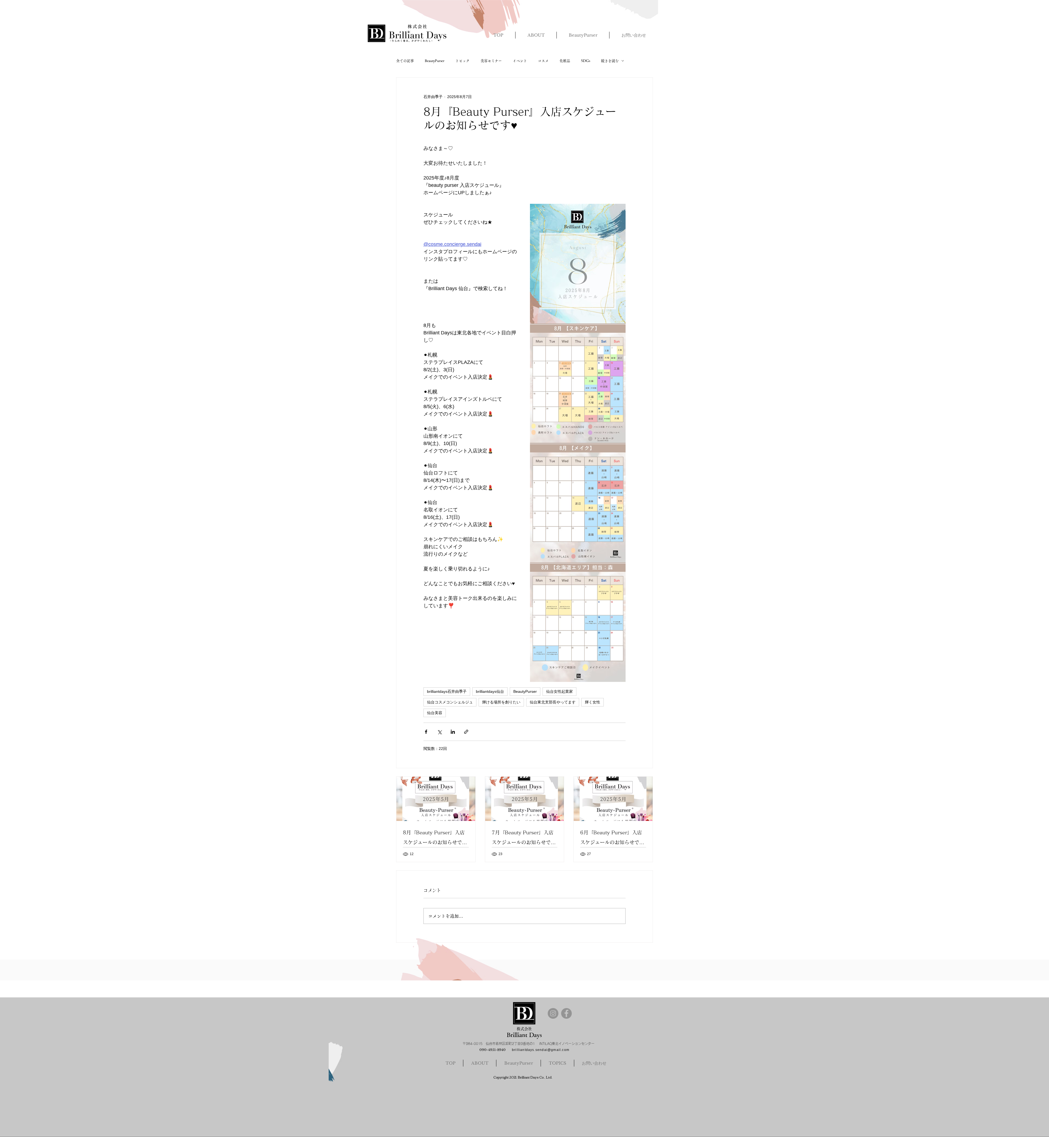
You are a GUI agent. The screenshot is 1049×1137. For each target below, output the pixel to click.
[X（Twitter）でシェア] (439, 731)
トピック (462, 61)
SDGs (585, 61)
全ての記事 (405, 61)
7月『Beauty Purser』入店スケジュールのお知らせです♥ (524, 838)
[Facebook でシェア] (426, 731)
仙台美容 (434, 713)
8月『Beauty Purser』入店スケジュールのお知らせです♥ (435, 838)
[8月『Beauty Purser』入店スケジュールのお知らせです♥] (435, 799)
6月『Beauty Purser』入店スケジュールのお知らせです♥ (612, 838)
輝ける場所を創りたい (501, 702)
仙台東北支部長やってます (553, 702)
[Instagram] (553, 1013)
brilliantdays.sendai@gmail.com (540, 1050)
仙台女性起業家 (559, 691)
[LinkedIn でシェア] (452, 731)
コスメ (543, 61)
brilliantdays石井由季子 (447, 691)
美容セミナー (491, 61)
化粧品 (564, 61)
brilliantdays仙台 (490, 691)
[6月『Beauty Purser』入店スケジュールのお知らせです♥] (613, 799)
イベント (520, 61)
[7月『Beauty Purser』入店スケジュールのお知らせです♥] (524, 799)
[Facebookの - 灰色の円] (566, 1013)
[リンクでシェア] (466, 731)
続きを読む (610, 61)
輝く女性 (592, 702)
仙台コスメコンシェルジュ (450, 702)
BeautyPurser (434, 61)
